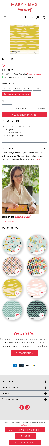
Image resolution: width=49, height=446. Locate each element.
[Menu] (5, 16)
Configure (25, 436)
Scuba (37, 88)
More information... (24, 425)
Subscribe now (24, 353)
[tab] (24, 153)
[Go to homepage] (24, 7)
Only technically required (25, 429)
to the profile (8, 221)
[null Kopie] (12, 266)
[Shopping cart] (44, 16)
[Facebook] (21, 407)
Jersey (27, 88)
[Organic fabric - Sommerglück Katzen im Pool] (37, 245)
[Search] (26, 16)
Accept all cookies (25, 442)
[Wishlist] (32, 16)
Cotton (17, 88)
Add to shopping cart (24, 114)
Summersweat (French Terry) (16, 94)
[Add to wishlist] (3, 65)
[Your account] (38, 16)
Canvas (7, 88)
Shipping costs (34, 73)
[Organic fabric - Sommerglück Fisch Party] (12, 245)
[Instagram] (27, 407)
